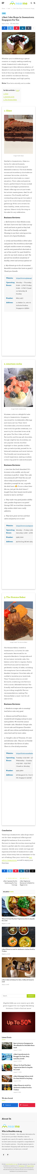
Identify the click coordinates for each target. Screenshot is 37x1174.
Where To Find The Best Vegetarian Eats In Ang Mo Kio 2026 (23, 1067)
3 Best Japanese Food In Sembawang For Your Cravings (10, 883)
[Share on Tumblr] (28, 28)
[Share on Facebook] (4, 28)
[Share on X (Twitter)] (10, 28)
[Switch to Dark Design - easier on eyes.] (31, 3)
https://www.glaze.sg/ (24, 278)
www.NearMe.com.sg (11, 1164)
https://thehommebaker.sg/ (26, 753)
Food (4, 13)
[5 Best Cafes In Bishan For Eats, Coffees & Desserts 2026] (18, 967)
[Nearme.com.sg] (18, 3)
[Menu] (3, 3)
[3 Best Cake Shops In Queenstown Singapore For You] (18, 43)
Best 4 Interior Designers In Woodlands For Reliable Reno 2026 (24, 1045)
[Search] (34, 3)
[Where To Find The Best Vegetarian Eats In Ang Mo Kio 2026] (18, 906)
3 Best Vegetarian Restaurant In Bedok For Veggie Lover (27, 883)
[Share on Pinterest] (16, 28)
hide (17, 90)
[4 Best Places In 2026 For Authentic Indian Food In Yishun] (18, 937)
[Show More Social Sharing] (33, 28)
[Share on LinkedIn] (22, 28)
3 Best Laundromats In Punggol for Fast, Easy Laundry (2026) (21, 1056)
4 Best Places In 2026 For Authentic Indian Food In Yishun (22, 1087)
